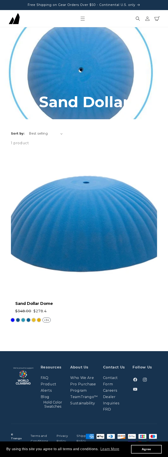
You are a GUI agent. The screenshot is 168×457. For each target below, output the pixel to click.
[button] (83, 18)
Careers (110, 390)
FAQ (45, 378)
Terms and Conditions (39, 438)
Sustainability (82, 403)
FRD (107, 409)
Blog (45, 397)
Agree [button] (146, 449)
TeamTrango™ (84, 397)
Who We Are (82, 378)
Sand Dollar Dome (34, 303)
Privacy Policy (62, 438)
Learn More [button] (109, 449)
